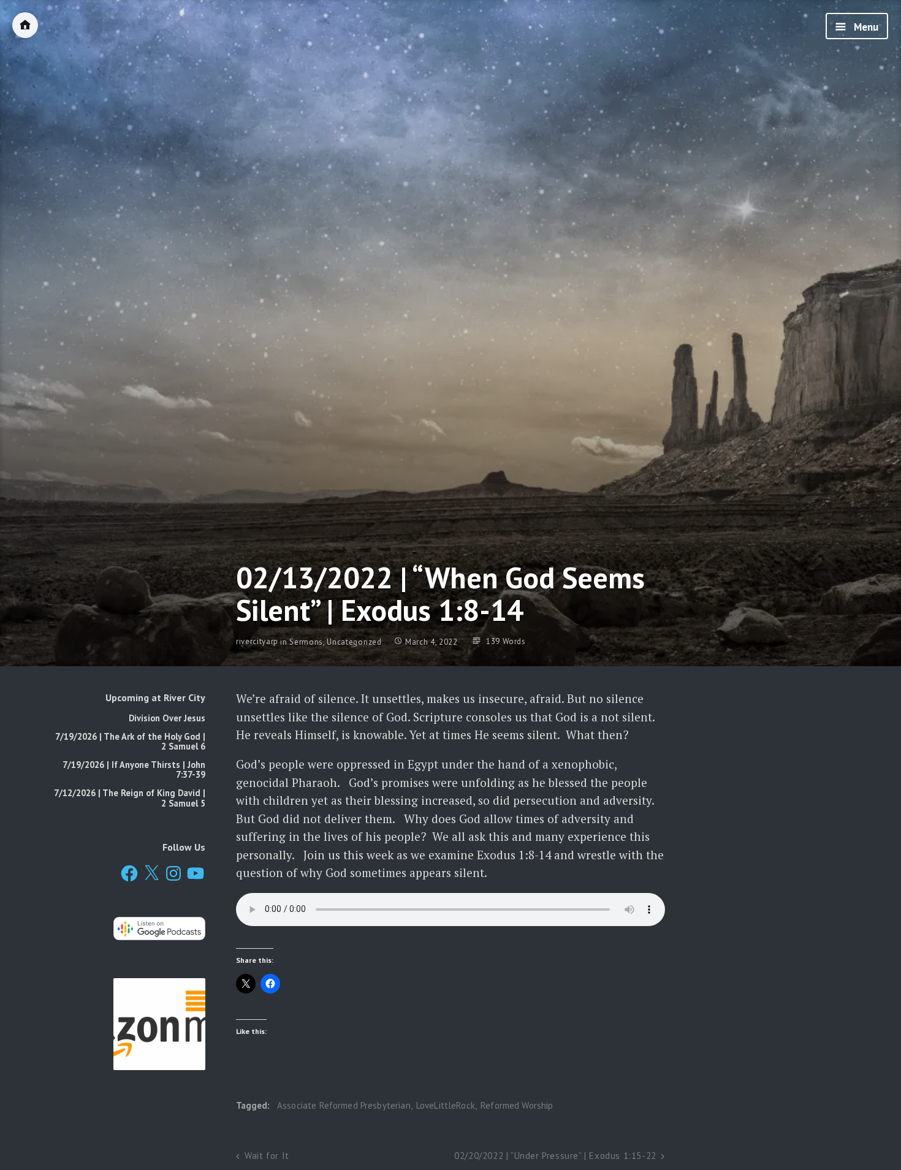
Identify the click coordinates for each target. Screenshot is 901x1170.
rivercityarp (257, 641)
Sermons (306, 642)
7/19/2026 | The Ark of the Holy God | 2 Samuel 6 (130, 741)
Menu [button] (864, 27)
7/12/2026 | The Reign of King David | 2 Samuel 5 (129, 797)
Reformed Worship (517, 1105)
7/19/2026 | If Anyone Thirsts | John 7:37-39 (134, 769)
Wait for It (267, 1155)
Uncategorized (354, 642)
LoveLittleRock (445, 1105)
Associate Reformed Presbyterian (344, 1105)
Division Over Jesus (167, 718)
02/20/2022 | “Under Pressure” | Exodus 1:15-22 (555, 1155)
